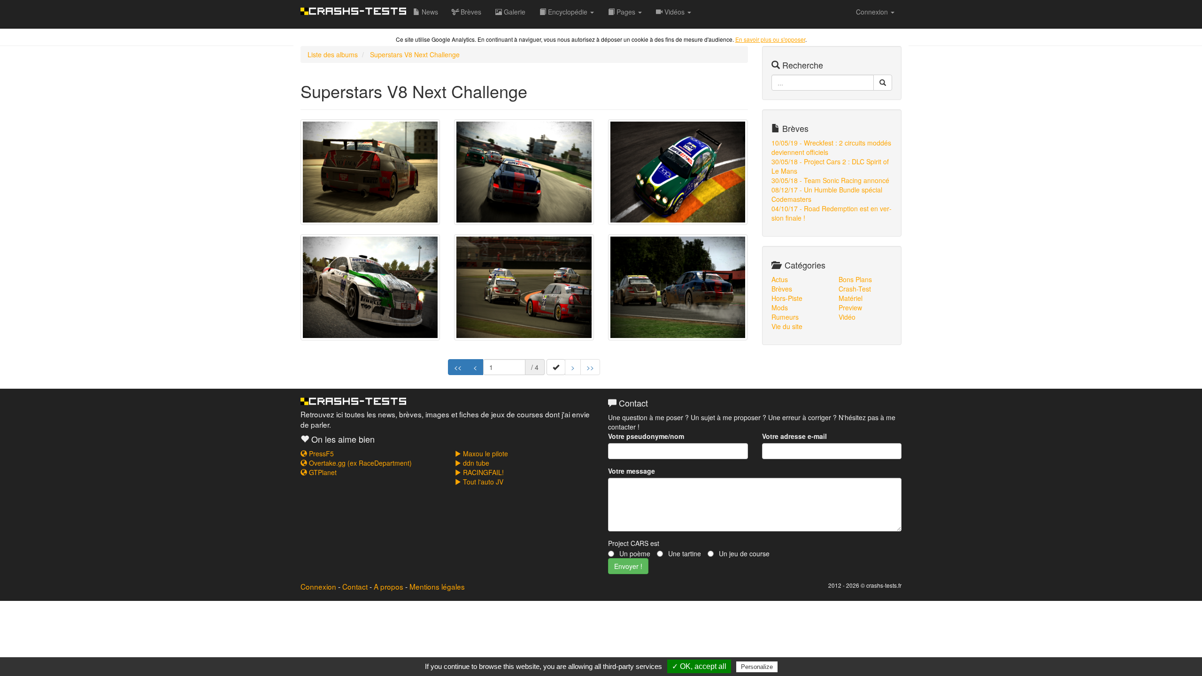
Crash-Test (855, 288)
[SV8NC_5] (523, 287)
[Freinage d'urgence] (677, 287)
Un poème (633, 553)
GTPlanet (322, 472)
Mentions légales (437, 586)
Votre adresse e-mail (794, 436)
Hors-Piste (786, 298)
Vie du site (786, 326)
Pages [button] (626, 11)
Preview (850, 307)
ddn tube (475, 463)
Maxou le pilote (484, 453)
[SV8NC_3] (677, 172)
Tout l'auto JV (482, 481)
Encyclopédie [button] (567, 11)
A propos (388, 586)
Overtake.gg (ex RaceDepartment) (359, 463)
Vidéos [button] (674, 11)
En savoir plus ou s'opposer (770, 39)
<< (458, 367)
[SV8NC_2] (523, 172)
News (429, 11)
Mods (779, 307)
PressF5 (320, 453)
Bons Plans (855, 279)
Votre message (631, 471)
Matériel (851, 298)
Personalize (757, 666)
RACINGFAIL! (482, 472)
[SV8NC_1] (370, 172)
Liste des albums (333, 54)
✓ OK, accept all (699, 666)
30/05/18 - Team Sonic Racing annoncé (830, 180)
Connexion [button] (873, 11)
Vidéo (847, 317)
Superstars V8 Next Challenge (415, 54)
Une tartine (683, 553)
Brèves (470, 11)
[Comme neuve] (370, 287)
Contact (355, 586)
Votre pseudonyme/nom (646, 436)
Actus (779, 279)
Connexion (318, 586)
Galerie (513, 11)
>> (590, 367)
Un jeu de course (743, 553)
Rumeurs (785, 317)
